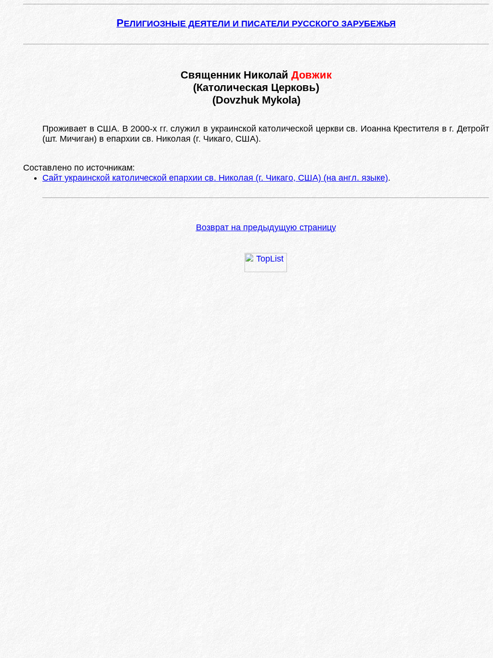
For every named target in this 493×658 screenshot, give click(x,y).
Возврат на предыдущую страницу (266, 227)
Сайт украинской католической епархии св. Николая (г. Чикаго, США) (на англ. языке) (215, 178)
